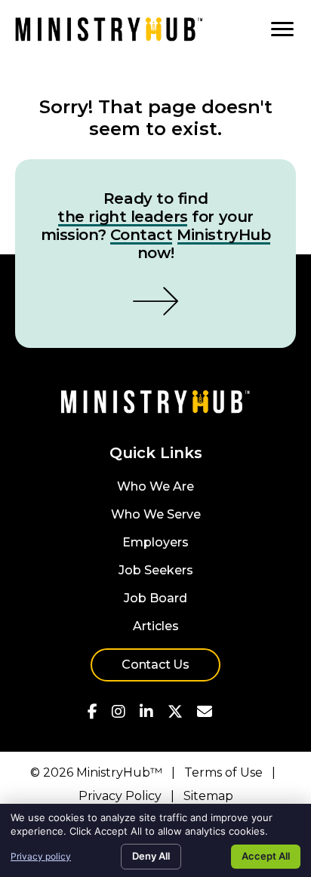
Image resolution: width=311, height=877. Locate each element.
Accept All (266, 856)
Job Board (155, 598)
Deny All (151, 856)
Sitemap (208, 796)
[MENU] (282, 29)
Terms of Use (223, 772)
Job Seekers (156, 571)
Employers (155, 543)
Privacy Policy (120, 796)
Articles (156, 626)
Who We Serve (156, 515)
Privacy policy (41, 856)
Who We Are (155, 487)
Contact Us (155, 664)
